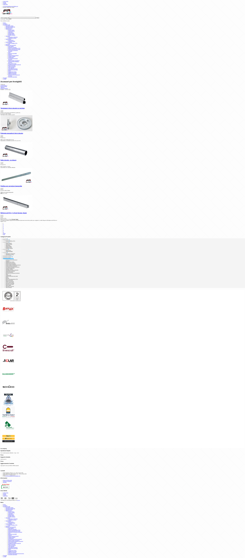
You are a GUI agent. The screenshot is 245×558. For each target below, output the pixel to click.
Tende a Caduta (11, 30)
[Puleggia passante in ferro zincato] (122, 123)
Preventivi (5, 77)
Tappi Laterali (11, 46)
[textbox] (22, 17)
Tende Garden (11, 33)
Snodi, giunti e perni (12, 63)
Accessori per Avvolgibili (11, 45)
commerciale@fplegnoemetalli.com (10, 6)
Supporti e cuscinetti (12, 53)
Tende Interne (8, 39)
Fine (4, 234)
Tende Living (10, 40)
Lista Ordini (5, 4)
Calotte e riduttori (11, 56)
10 (3, 232)
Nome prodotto (4, 86)
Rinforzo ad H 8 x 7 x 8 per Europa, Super (14, 213)
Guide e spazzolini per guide (14, 49)
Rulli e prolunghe (11, 65)
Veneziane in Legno (12, 38)
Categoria (2, 87)
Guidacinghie (11, 57)
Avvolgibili (8, 44)
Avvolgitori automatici (12, 76)
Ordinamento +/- (4, 85)
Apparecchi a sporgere (13, 69)
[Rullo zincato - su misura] (122, 150)
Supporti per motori (12, 71)
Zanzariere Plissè (9, 27)
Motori (9, 70)
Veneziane (8, 36)
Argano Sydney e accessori (14, 60)
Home (4, 22)
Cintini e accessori (12, 66)
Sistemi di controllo (12, 73)
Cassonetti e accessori (12, 68)
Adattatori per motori (12, 72)
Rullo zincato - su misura (8, 160)
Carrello (4, 3)
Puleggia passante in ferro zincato (12, 133)
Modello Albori (11, 34)
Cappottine (10, 32)
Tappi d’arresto (11, 67)
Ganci (9, 52)
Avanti (4, 233)
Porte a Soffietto (9, 42)
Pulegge (10, 54)
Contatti (4, 78)
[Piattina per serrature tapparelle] (122, 176)
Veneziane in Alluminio (13, 37)
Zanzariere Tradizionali (10, 26)
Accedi (4, 2)
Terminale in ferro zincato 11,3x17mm (13, 108)
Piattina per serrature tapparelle (11, 186)
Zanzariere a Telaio (9, 25)
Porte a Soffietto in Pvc (12, 43)
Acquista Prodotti (6, 24)
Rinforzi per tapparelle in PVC (14, 48)
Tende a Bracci (11, 29)
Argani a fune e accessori (13, 55)
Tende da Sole (9, 28)
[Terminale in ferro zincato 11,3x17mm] (122, 98)
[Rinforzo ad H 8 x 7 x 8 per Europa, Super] (122, 203)
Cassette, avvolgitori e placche (14, 64)
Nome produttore (4, 88)
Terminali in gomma (12, 47)
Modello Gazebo (11, 35)
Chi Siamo (5, 23)
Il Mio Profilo (5, 1)
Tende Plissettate (11, 41)
